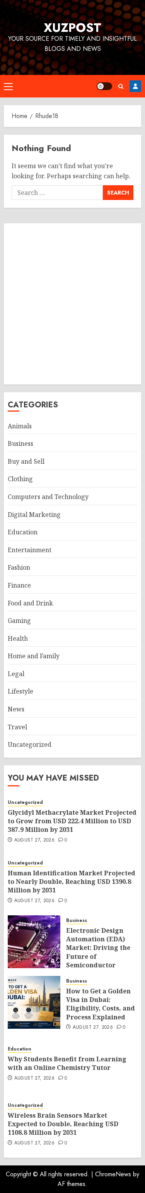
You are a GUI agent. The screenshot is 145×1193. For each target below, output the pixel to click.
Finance (19, 585)
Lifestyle (20, 691)
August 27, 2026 (34, 840)
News (16, 709)
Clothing (20, 479)
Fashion (19, 567)
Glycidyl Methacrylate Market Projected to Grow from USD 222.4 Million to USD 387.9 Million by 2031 (72, 821)
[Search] (121, 86)
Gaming (19, 620)
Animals (20, 426)
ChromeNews (113, 1174)
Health (18, 638)
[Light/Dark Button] (104, 86)
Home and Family (34, 656)
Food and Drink (30, 603)
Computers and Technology (48, 496)
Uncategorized (29, 744)
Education (23, 532)
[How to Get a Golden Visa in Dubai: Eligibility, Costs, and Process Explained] (34, 1002)
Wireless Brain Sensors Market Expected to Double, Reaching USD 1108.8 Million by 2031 (63, 1124)
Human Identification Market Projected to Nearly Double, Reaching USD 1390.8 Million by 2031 (71, 882)
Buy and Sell (26, 461)
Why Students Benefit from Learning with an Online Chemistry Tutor (67, 1063)
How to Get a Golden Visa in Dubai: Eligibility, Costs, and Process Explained (100, 1004)
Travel (17, 727)
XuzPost (72, 28)
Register (135, 86)
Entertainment (29, 550)
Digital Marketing (34, 514)
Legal (16, 674)
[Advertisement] (72, 304)
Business (20, 443)
